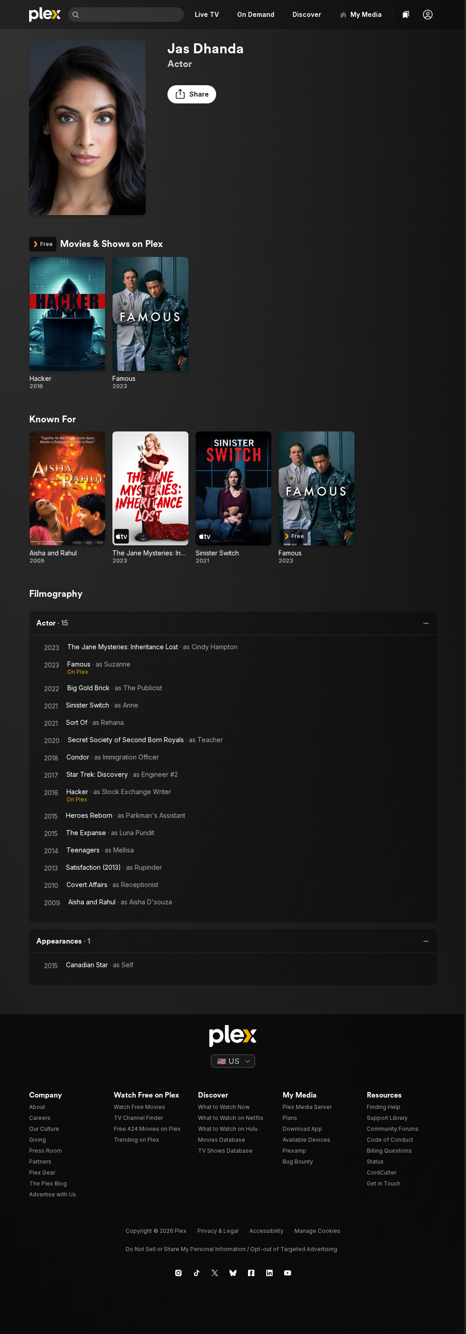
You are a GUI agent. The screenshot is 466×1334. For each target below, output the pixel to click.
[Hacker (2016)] (67, 323)
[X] (215, 1273)
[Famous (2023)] (150, 323)
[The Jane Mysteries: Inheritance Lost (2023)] (150, 497)
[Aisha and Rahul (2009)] (67, 497)
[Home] (45, 14)
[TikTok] (196, 1273)
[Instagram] (178, 1273)
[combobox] (132, 14)
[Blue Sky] (233, 1273)
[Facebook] (251, 1273)
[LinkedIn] (269, 1273)
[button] (428, 14)
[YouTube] (288, 1273)
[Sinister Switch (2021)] (233, 497)
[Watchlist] (406, 14)
